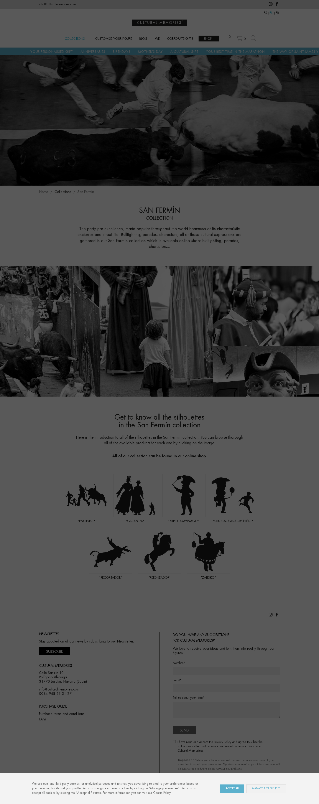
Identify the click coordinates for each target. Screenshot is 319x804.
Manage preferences (266, 788)
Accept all (232, 788)
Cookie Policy (162, 793)
